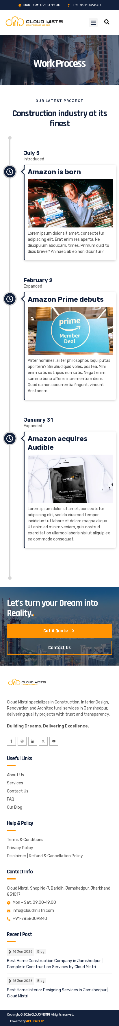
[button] (93, 22)
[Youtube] (53, 741)
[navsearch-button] (106, 22)
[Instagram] (22, 741)
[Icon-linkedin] (32, 741)
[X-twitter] (43, 741)
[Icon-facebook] (11, 741)
